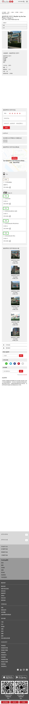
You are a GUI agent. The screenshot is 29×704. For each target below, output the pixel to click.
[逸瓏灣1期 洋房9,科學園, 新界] (15, 301)
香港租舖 (3, 652)
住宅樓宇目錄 (4, 549)
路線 (24, 702)
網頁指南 (3, 600)
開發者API (3, 610)
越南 (2, 565)
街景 (4, 27)
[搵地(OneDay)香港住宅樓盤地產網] (7, 1)
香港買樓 (3, 657)
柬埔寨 (2, 626)
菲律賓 (3, 567)
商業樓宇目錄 (4, 552)
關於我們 (3, 586)
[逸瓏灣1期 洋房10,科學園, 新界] (15, 254)
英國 (2, 633)
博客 (2, 607)
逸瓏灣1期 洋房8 (15, 322)
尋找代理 (3, 598)
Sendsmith (25, 374)
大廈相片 (4, 22)
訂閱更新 (6, 702)
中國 (2, 622)
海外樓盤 (3, 612)
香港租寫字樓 (4, 648)
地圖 (4, 25)
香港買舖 (3, 664)
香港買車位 (4, 666)
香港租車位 (4, 655)
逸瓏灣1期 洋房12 (15, 275)
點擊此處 (14, 158)
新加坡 (3, 572)
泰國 (2, 570)
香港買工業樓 (4, 662)
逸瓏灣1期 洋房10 (15, 260)
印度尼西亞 (4, 577)
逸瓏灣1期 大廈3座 (15, 337)
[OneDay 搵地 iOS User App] (7, 677)
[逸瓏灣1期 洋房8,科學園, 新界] (15, 316)
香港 (2, 563)
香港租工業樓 (4, 650)
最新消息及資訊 (5, 588)
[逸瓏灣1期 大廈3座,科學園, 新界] (15, 332)
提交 (6, 127)
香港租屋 (3, 645)
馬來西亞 (3, 575)
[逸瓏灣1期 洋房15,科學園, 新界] (15, 285)
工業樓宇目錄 (4, 555)
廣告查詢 (3, 591)
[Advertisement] (14, 91)
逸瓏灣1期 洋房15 (15, 291)
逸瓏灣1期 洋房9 (15, 306)
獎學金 (2, 595)
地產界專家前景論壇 (6, 614)
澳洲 (2, 631)
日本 (2, 624)
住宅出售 (5, 140)
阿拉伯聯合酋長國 (5, 638)
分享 (15, 702)
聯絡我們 (3, 593)
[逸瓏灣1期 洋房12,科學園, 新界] (15, 270)
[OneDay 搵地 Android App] (21, 677)
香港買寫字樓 (4, 659)
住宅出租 (5, 142)
